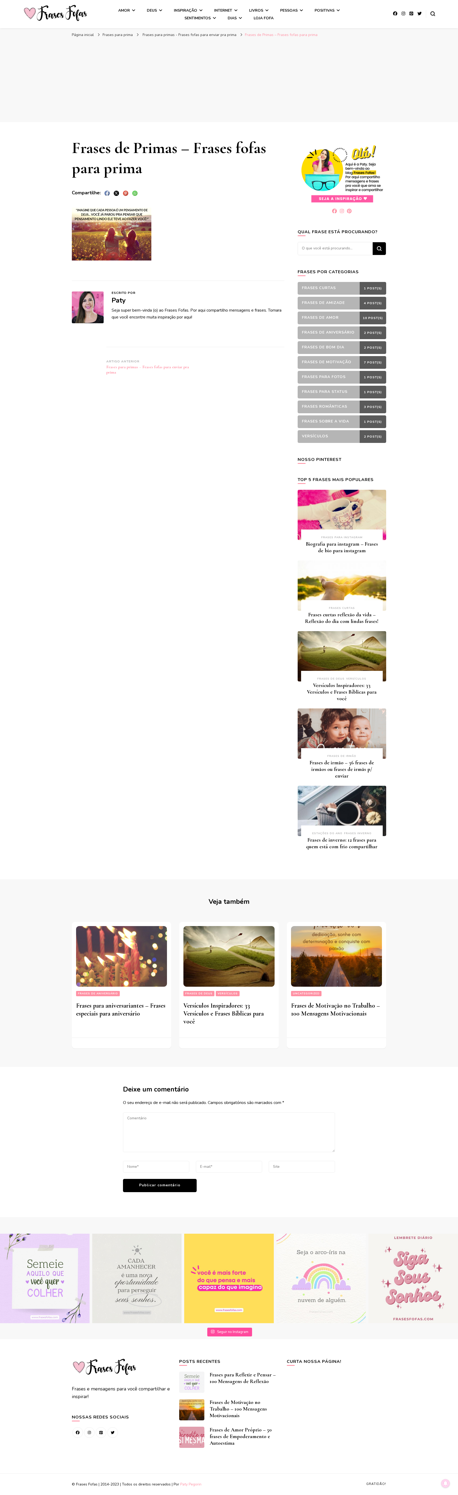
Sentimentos (197, 18)
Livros (256, 10)
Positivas (324, 10)
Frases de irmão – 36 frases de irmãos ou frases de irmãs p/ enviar (342, 769)
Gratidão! (376, 1484)
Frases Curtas (342, 608)
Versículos (356, 679)
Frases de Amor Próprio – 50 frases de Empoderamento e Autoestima (241, 1436)
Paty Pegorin (190, 1484)
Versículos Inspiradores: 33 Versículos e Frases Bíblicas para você (342, 692)
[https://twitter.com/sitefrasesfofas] (112, 1432)
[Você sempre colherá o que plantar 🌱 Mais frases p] (45, 1278)
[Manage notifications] (445, 1483)
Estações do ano (327, 833)
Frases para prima (118, 34)
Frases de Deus (331, 679)
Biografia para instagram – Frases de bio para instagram (342, 547)
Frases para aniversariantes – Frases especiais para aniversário (120, 1009)
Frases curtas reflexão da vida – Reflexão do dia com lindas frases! (341, 618)
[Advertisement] (229, 80)
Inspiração (185, 10)
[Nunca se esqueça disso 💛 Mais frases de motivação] (229, 1278)
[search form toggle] (432, 13)
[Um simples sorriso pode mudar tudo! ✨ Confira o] (321, 1278)
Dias (232, 18)
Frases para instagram (342, 537)
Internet (223, 10)
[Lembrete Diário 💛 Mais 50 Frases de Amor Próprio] (413, 1278)
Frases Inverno (358, 833)
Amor (124, 10)
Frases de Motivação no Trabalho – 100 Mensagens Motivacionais (335, 1009)
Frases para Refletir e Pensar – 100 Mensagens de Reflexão (243, 1378)
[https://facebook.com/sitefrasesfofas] (77, 1432)
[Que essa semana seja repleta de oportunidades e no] (137, 1278)
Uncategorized (306, 993)
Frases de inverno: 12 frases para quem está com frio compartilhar (341, 843)
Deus (152, 10)
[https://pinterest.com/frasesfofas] (101, 1432)
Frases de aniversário (98, 993)
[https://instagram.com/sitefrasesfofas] (89, 1432)
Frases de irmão (341, 756)
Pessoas (289, 10)
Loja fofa (264, 18)
